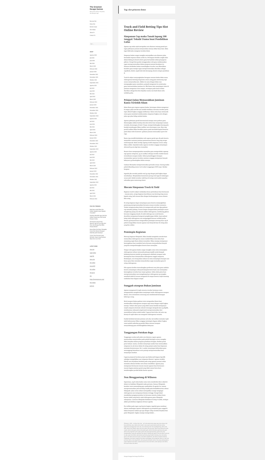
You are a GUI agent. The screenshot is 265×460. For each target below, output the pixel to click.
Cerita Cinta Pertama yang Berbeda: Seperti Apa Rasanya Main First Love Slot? (98, 237)
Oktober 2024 (93, 113)
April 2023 (92, 163)
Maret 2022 (93, 196)
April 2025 (92, 96)
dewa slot (92, 259)
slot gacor (92, 272)
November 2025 (94, 77)
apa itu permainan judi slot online (156, 425)
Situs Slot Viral (138, 423)
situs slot (92, 249)
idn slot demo (161, 433)
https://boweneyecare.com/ (97, 279)
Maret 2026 (93, 66)
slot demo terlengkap (145, 438)
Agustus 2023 (93, 152)
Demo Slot (92, 24)
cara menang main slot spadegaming (151, 426)
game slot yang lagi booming (148, 431)
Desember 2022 (94, 174)
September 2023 (94, 149)
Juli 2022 (92, 187)
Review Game (93, 27)
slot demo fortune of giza (134, 436)
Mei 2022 (92, 190)
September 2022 (94, 182)
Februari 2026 (93, 69)
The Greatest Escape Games (96, 8)
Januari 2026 (93, 71)
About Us (92, 32)
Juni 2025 (92, 91)
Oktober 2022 (93, 179)
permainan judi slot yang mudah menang (147, 435)
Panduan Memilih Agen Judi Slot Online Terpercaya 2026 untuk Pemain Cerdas (98, 217)
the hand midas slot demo (131, 443)
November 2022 (94, 176)
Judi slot (92, 286)
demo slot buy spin (149, 428)
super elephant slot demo (130, 441)
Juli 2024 (92, 121)
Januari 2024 (93, 138)
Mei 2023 (92, 160)
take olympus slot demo (161, 441)
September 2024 (94, 116)
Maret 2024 (93, 132)
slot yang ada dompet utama (148, 440)
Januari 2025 (93, 105)
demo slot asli (140, 428)
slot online (92, 263)
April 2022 (92, 193)
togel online (93, 253)
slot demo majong (135, 438)
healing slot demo (152, 433)
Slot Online (93, 29)
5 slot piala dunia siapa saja (151, 423)
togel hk (92, 256)
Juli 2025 (92, 88)
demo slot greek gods (142, 430)
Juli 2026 (92, 58)
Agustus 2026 (93, 55)
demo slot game (132, 430)
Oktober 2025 (93, 80)
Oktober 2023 (93, 146)
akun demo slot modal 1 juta (139, 425)
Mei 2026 (92, 63)
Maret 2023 (93, 165)
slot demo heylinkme (146, 436)
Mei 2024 (92, 127)
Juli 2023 (92, 154)
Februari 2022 (93, 199)
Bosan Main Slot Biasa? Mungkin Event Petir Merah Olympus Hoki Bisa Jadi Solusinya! (98, 231)
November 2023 (94, 143)
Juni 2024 (92, 124)
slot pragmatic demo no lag (159, 438)
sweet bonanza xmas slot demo (146, 441)
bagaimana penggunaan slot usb (132, 426)
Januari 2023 (93, 171)
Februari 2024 (93, 135)
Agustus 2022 (93, 185)
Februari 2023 (93, 168)
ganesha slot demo (142, 433)
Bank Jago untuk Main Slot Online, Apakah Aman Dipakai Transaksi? (98, 211)
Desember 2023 (94, 140)
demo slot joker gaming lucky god (158, 430)
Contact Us (92, 35)
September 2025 (94, 82)
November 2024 (94, 110)
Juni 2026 (92, 60)
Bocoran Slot (93, 21)
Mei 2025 (92, 94)
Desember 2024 (94, 107)
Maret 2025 (93, 99)
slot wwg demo (136, 440)
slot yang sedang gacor (162, 440)
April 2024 (92, 129)
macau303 (92, 266)
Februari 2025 (93, 102)
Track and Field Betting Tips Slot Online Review (146, 28)
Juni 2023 (92, 157)
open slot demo (132, 435)
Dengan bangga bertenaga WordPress (134, 456)
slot (91, 276)
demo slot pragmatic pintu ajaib (132, 431)
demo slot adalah (131, 428)
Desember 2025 (94, 74)
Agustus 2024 (93, 118)
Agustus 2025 (93, 85)
